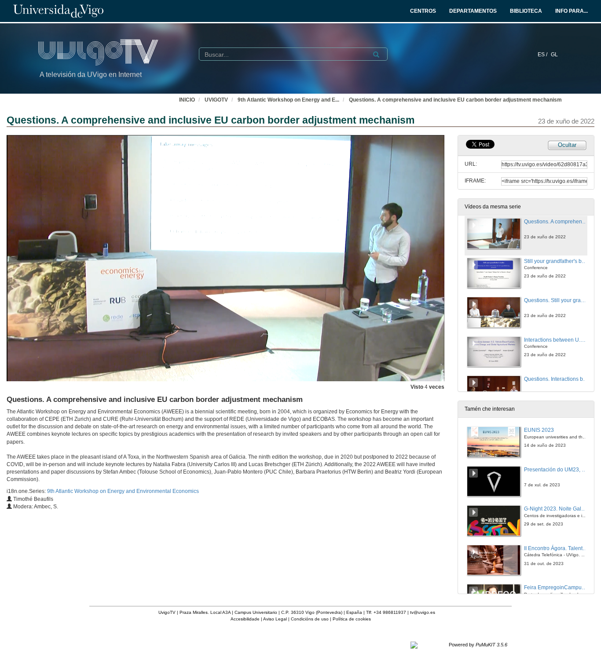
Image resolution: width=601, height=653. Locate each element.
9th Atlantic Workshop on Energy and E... (288, 100)
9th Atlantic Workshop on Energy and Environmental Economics (123, 491)
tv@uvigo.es (422, 612)
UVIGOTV (216, 100)
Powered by (478, 644)
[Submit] (376, 54)
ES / (543, 54)
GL (554, 54)
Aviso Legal (275, 619)
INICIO (187, 100)
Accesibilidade (245, 619)
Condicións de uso (310, 619)
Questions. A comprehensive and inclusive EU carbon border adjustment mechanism (455, 100)
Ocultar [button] (567, 145)
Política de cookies (352, 619)
